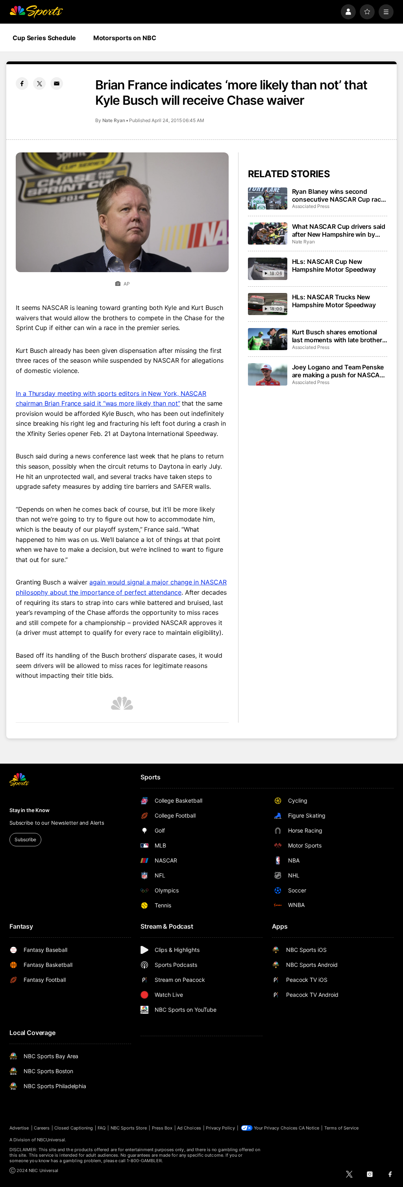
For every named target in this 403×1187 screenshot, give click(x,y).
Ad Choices (189, 1128)
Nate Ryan (113, 120)
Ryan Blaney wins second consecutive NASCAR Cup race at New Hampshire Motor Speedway (338, 195)
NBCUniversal (51, 1139)
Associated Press (310, 206)
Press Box (162, 1128)
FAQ (101, 1128)
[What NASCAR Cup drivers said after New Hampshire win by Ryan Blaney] (267, 234)
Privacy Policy (220, 1128)
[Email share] (56, 83)
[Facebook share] (22, 83)
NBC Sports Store (129, 1128)
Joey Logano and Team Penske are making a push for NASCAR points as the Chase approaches (338, 371)
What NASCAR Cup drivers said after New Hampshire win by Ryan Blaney (339, 230)
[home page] (36, 11)
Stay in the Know (29, 810)
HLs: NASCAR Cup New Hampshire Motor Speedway (334, 265)
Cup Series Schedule (44, 38)
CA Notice (309, 1128)
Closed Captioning (73, 1128)
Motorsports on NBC (124, 38)
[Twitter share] (39, 83)
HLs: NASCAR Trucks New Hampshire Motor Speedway (334, 301)
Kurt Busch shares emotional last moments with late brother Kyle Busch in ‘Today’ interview (337, 336)
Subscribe (25, 839)
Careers (42, 1128)
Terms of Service (341, 1128)
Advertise (19, 1128)
